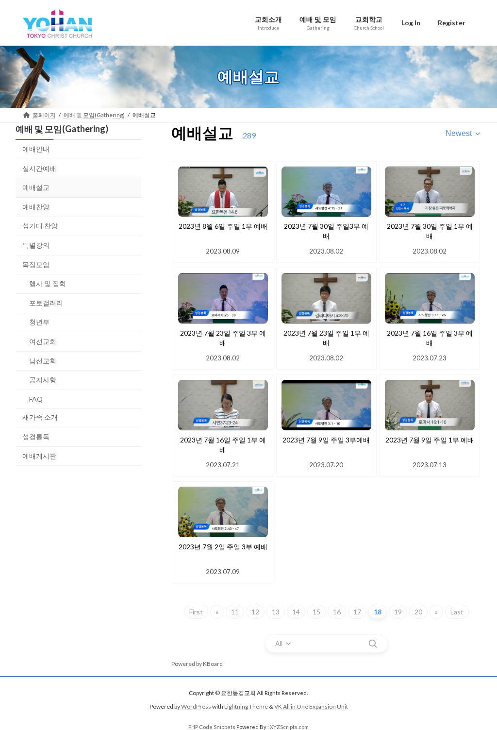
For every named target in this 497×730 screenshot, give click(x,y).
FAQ (36, 398)
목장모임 (36, 264)
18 (377, 612)
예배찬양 (36, 206)
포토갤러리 (46, 302)
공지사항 (42, 379)
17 (357, 612)
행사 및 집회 (47, 283)
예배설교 (36, 187)
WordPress (196, 707)
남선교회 (42, 360)
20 (418, 612)
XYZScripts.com (289, 727)
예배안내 (36, 149)
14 (296, 612)
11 (235, 612)
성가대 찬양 (40, 225)
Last (457, 612)
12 (255, 612)
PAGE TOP (476, 699)
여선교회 (42, 341)
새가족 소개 (40, 417)
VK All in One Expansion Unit (311, 707)
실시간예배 (39, 168)
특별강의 (36, 245)
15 (316, 612)
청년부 (39, 322)
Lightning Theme (246, 707)
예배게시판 (39, 455)
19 (398, 612)
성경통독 (36, 436)
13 (276, 612)
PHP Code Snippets (211, 727)
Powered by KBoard (197, 663)
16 (337, 612)
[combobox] (463, 133)
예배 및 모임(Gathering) (62, 128)
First (196, 612)
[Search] (373, 643)
